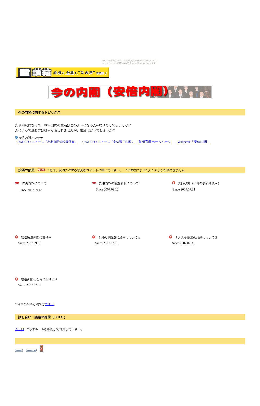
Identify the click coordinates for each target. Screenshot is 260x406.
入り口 (19, 329)
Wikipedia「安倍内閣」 (194, 142)
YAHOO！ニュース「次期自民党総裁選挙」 (48, 142)
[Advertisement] (62, 154)
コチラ (49, 304)
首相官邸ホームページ (155, 142)
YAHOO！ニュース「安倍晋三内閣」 (109, 142)
